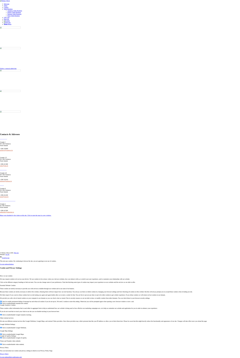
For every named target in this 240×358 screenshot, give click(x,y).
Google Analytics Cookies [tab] (8, 305)
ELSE (7, 254)
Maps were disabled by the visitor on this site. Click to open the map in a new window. (25, 215)
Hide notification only (15, 357)
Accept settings (4, 264)
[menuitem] (122, 4)
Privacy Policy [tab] (4, 347)
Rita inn (16, 253)
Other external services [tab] (7, 318)
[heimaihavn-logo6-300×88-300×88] (5, 1)
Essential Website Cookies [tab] (8, 285)
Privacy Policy (4, 354)
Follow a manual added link (8, 68)
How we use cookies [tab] (6, 276)
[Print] (10, 48)
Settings (11, 264)
